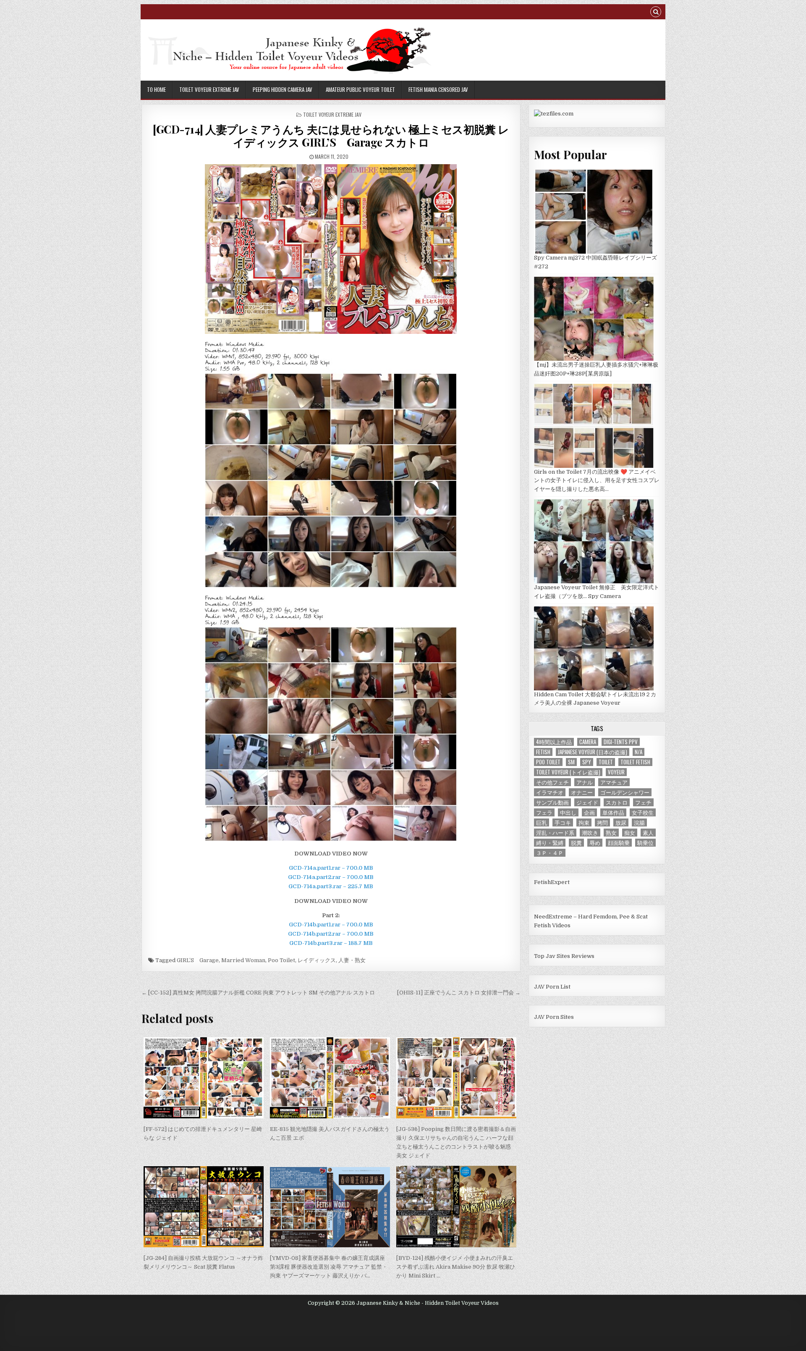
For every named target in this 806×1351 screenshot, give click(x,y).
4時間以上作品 (554, 742)
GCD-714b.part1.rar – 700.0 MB (331, 924)
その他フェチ (552, 782)
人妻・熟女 (352, 960)
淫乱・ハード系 (555, 833)
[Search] (655, 12)
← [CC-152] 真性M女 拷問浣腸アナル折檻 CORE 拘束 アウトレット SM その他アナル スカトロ (258, 992)
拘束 (583, 822)
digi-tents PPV (621, 742)
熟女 (611, 833)
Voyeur (616, 772)
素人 (648, 833)
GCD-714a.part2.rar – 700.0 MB (331, 877)
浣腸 (639, 822)
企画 (589, 812)
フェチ (643, 802)
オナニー (582, 792)
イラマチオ (549, 792)
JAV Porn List (552, 987)
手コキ (563, 822)
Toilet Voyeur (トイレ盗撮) (568, 772)
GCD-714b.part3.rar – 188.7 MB (331, 943)
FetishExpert (552, 882)
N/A (638, 752)
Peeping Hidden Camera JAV (282, 89)
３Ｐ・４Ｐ (549, 853)
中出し (568, 812)
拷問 (602, 822)
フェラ (544, 812)
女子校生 (643, 812)
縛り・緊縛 (549, 843)
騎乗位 (645, 843)
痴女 (629, 833)
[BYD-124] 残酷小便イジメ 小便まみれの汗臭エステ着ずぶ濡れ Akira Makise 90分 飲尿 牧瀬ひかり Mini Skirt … (455, 1267)
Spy (586, 762)
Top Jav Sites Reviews (564, 956)
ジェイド (587, 802)
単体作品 (613, 812)
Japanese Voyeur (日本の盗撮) (592, 752)
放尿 (620, 822)
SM (571, 762)
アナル (584, 782)
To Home (156, 89)
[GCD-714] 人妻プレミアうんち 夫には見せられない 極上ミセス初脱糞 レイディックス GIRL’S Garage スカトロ (331, 136)
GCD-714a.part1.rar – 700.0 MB (331, 868)
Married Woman (243, 960)
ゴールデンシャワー (624, 792)
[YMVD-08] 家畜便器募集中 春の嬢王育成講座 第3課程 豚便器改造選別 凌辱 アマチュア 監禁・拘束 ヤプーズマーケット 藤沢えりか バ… (328, 1267)
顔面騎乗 (619, 843)
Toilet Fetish (635, 762)
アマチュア (614, 782)
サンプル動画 (552, 802)
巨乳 (541, 822)
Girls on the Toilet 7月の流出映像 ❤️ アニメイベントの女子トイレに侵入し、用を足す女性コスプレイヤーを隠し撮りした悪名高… (596, 481)
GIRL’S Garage (198, 960)
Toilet (606, 762)
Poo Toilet (281, 960)
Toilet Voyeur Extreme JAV (209, 89)
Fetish (543, 752)
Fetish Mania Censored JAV (438, 89)
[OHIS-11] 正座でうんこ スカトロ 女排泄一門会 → (459, 992)
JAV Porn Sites (554, 1017)
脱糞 (576, 843)
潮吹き (590, 833)
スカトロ (617, 802)
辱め (594, 843)
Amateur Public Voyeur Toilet (360, 89)
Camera (587, 742)
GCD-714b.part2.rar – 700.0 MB (331, 934)
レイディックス (317, 960)
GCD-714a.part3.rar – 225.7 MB (330, 886)
